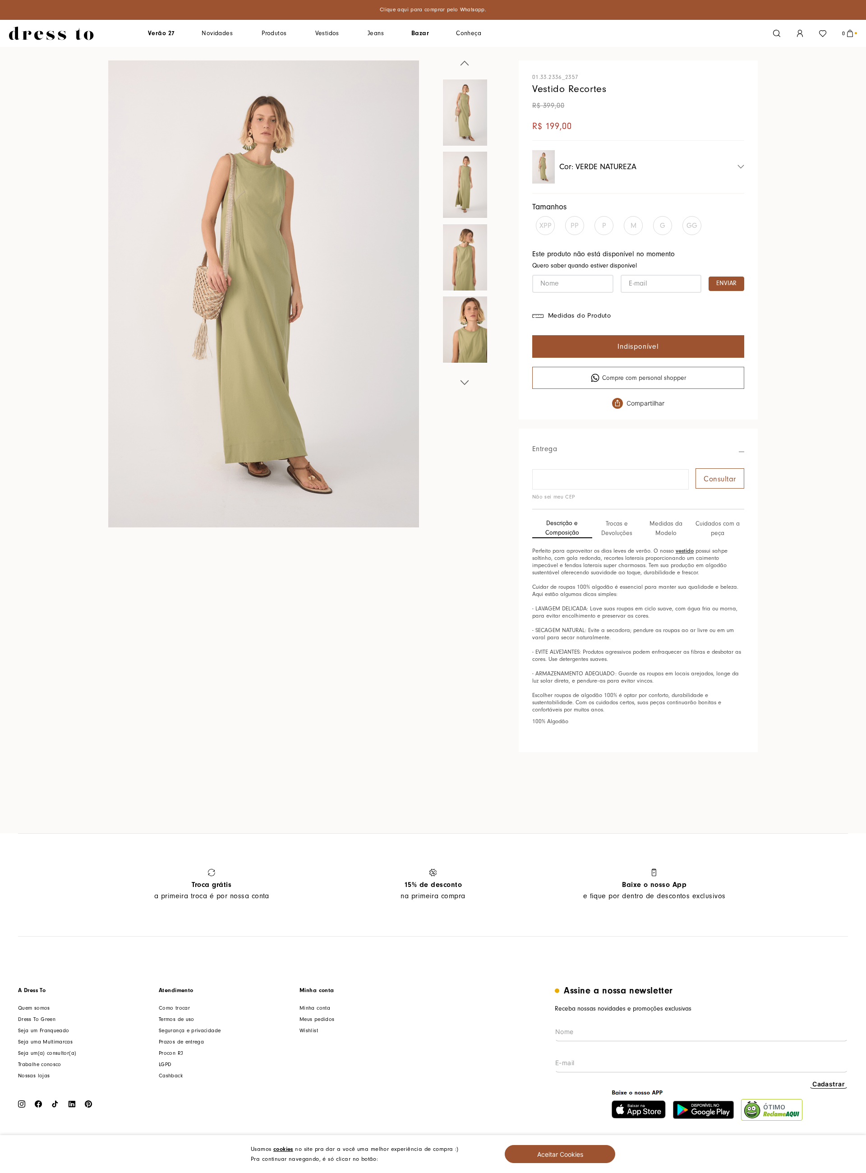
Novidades (217, 33)
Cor (597, 166)
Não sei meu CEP (553, 497)
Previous (464, 64)
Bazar (420, 33)
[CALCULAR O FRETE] (720, 478)
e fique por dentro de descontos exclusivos (654, 890)
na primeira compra (433, 890)
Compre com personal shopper (644, 378)
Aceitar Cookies (560, 1154)
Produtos (274, 33)
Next (464, 380)
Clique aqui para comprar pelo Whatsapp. (433, 10)
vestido (685, 550)
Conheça (468, 33)
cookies (283, 1148)
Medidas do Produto (579, 315)
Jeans (376, 33)
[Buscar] (776, 33)
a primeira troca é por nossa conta (211, 890)
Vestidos (327, 33)
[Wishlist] (822, 33)
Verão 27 (161, 33)
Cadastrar (828, 1084)
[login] (799, 33)
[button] (549, 225)
